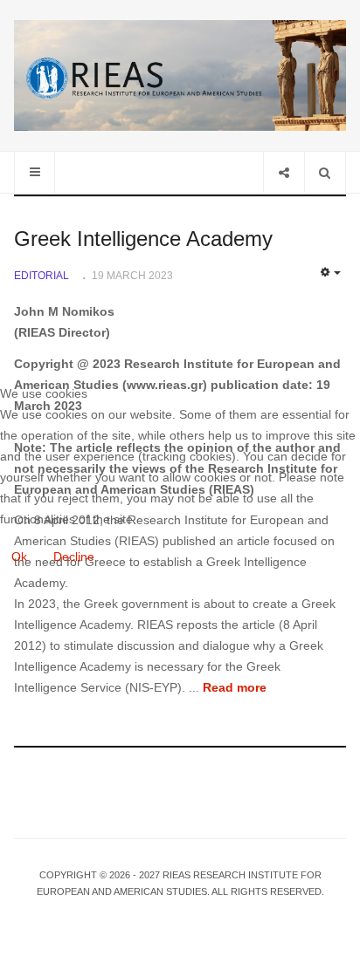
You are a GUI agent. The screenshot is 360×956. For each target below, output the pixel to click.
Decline (73, 556)
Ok (19, 556)
